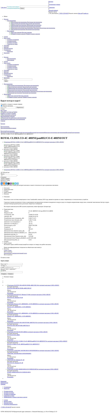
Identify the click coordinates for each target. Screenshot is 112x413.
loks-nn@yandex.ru (83, 13)
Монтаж (6, 47)
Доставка (6, 45)
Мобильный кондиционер (23, 132)
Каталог (6, 19)
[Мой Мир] (6, 184)
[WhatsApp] (13, 184)
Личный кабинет (53, 10)
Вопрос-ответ (8, 401)
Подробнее (10, 293)
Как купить (7, 38)
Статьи (6, 400)
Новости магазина (7, 106)
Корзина (50, 1)
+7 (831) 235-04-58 (63, 13)
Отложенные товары (54, 4)
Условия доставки (12, 42)
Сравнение (51, 7)
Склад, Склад (7, 250)
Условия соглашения (13, 39)
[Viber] (11, 184)
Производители (8, 48)
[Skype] (15, 184)
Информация (4, 382)
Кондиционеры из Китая (8, 116)
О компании (7, 50)
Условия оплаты (11, 41)
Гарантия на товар (12, 44)
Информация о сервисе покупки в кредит (15, 397)
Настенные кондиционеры (8, 132)
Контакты (6, 53)
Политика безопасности (10, 404)
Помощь (3, 384)
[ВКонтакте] (2, 184)
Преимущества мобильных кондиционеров (13, 119)
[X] (9, 184)
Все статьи (4, 110)
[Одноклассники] (4, 184)
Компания (3, 381)
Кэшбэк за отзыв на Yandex (8, 113)
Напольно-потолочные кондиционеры (55, 132)
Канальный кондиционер (37, 132)
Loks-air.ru (4, 7)
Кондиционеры (11, 20)
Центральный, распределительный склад (15, 253)
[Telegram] (18, 184)
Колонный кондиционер (73, 132)
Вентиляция (10, 31)
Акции (6, 36)
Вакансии (10, 51)
